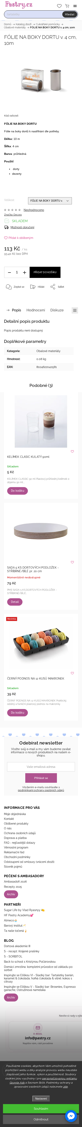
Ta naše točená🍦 (15, 930)
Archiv (11, 894)
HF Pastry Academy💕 (18, 915)
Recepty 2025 (13, 886)
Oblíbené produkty (16, 823)
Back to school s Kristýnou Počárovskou (30, 961)
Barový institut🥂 (15, 925)
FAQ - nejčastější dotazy (19, 842)
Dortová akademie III (17, 946)
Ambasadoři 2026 (15, 881)
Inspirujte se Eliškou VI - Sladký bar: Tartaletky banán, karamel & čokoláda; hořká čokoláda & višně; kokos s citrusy (39, 978)
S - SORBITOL (13, 956)
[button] (71, 1116)
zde (65, 1086)
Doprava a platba (15, 838)
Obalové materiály (48, 351)
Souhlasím (41, 1108)
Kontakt (9, 818)
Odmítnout (41, 1119)
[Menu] (75, 6)
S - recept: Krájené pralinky (21, 951)
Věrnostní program (16, 847)
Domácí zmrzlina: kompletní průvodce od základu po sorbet (38, 968)
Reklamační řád (14, 852)
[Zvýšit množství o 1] (24, 272)
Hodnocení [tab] (35, 310)
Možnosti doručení (22, 227)
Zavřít (69, 296)
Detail (15, 601)
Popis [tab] (16, 310)
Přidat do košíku (45, 272)
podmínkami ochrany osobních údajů (41, 790)
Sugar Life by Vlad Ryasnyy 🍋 (24, 910)
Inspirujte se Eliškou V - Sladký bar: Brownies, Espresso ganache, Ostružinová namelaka (40, 988)
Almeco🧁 (10, 920)
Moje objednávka (15, 814)
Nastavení (41, 1098)
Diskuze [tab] (57, 310)
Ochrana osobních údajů (20, 833)
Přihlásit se (41, 778)
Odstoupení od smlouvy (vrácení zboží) (29, 861)
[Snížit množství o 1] (9, 272)
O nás (8, 828)
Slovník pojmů (13, 866)
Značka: (13, 214)
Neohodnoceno (34, 210)
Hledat (69, 14)
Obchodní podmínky (17, 857)
